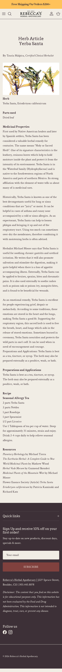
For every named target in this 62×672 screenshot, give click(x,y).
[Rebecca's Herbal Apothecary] (31, 13)
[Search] (11, 14)
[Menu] (4, 14)
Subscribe (31, 567)
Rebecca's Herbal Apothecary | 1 (21, 580)
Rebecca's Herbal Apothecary (23, 656)
